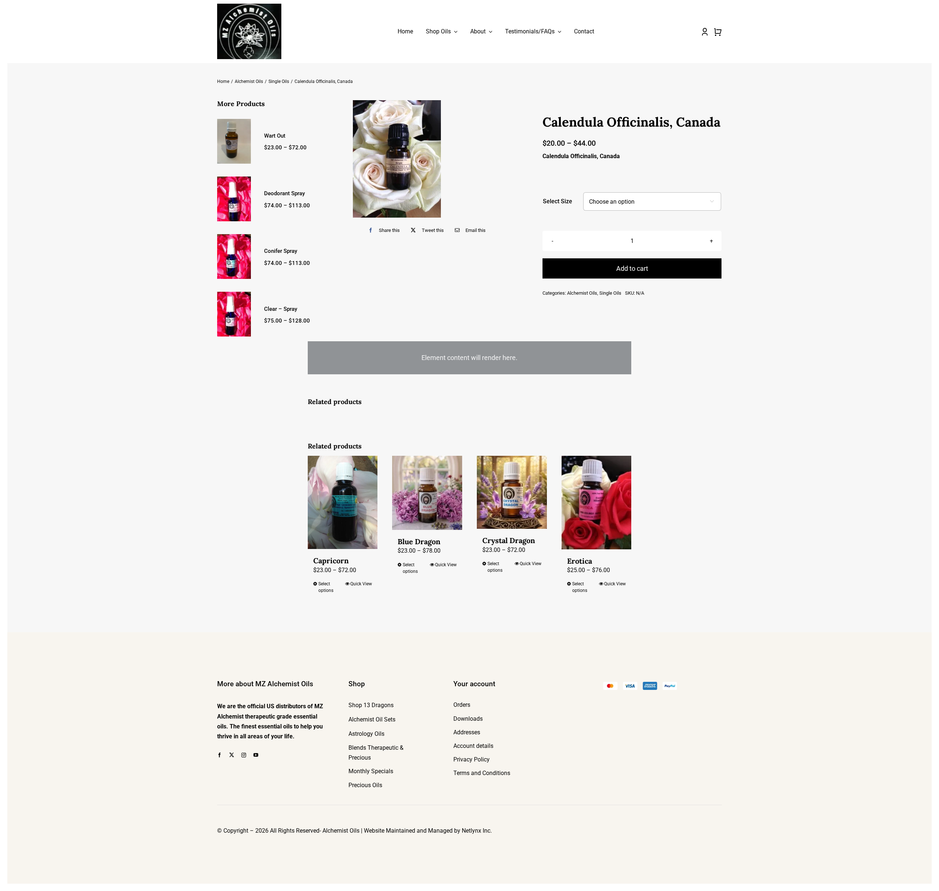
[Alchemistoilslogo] (249, 6)
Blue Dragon (419, 541)
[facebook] (219, 755)
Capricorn (331, 560)
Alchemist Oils (582, 293)
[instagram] (243, 755)
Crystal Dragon (508, 540)
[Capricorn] (343, 502)
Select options (325, 587)
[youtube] (255, 755)
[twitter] (231, 755)
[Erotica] (597, 502)
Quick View (361, 583)
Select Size (557, 201)
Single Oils (610, 293)
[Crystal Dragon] (512, 492)
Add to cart (632, 268)
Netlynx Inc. (477, 830)
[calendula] (397, 159)
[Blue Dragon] (427, 493)
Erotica (579, 560)
